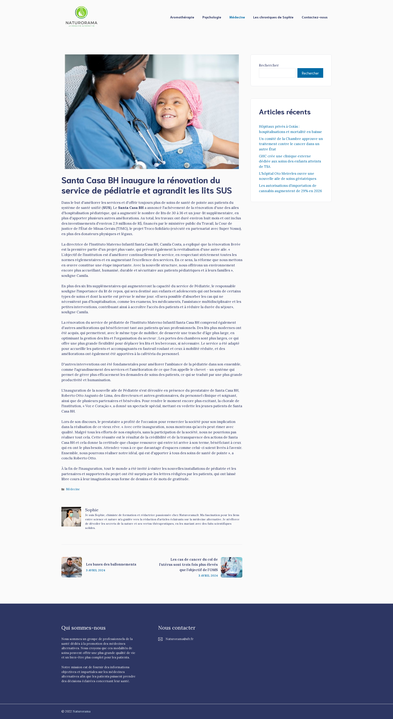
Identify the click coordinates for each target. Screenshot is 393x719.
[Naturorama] (81, 16)
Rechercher (269, 65)
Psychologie (211, 17)
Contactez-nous (315, 17)
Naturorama (81, 711)
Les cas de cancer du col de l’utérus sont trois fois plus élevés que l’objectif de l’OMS (188, 564)
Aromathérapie (182, 17)
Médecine (237, 17)
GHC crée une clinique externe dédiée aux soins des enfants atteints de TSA (290, 161)
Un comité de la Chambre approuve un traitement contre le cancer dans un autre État (291, 143)
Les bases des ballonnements (111, 564)
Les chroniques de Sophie (273, 17)
